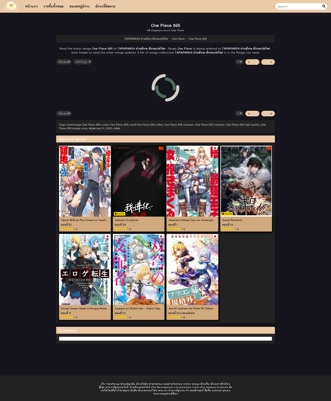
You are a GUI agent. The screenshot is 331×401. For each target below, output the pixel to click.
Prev (253, 62)
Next (267, 62)
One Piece (177, 30)
